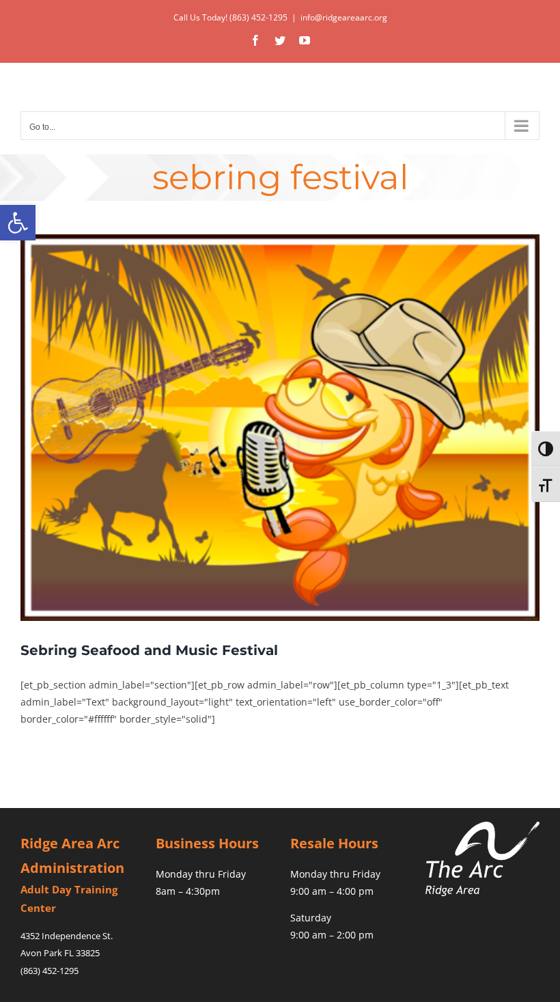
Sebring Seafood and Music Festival (149, 650)
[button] (18, 222)
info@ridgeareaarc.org (343, 17)
